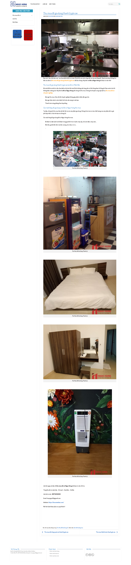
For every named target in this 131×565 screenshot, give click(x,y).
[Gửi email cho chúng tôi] (89, 554)
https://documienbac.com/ (56, 502)
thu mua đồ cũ (35, 4)
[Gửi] (119, 4)
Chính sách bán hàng (54, 551)
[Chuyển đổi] (32, 15)
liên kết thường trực (78, 527)
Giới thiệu (52, 4)
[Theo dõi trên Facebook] (87, 554)
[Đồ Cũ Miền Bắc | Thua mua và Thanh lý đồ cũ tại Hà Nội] (19, 4)
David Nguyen (58, 16)
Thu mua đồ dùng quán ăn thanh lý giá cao (56, 532)
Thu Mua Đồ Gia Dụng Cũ (62, 527)
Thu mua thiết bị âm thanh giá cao (106, 532)
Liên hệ (45, 4)
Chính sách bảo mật (54, 556)
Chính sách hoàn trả (54, 553)
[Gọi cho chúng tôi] (92, 554)
